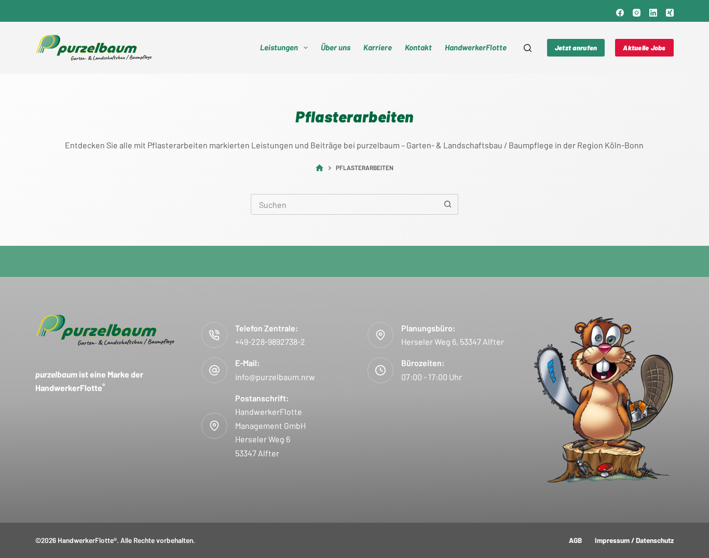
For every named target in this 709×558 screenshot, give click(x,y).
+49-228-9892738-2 (270, 341)
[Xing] (670, 13)
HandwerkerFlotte (476, 47)
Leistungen (279, 47)
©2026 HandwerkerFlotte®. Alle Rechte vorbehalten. (115, 540)
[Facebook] (620, 13)
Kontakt (418, 47)
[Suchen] (527, 48)
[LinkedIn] (653, 13)
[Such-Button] (448, 204)
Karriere (377, 47)
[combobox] (344, 204)
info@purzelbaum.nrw (275, 377)
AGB (575, 540)
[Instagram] (636, 13)
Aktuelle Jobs (644, 48)
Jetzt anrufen (576, 48)
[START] (319, 168)
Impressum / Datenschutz (634, 540)
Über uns (335, 47)
